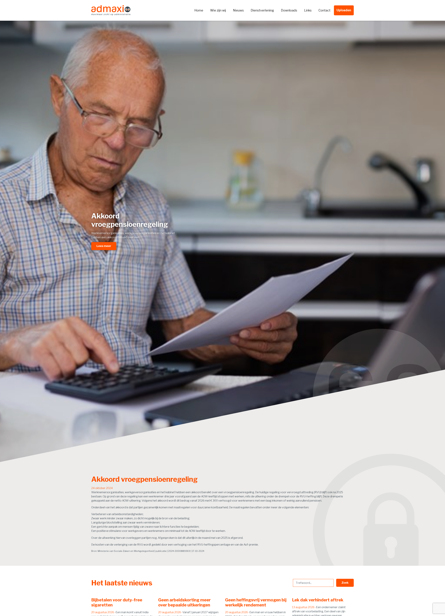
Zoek (345, 582)
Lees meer (103, 246)
